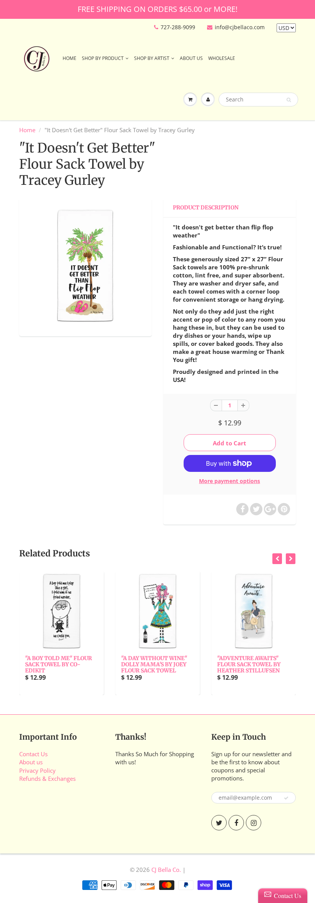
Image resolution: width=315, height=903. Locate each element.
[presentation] (277, 558)
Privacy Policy (37, 770)
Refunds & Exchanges (47, 778)
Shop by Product (103, 58)
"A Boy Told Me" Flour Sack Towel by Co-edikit (58, 664)
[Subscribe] (286, 798)
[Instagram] (253, 822)
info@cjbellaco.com (240, 27)
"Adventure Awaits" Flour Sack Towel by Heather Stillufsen (248, 664)
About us (31, 762)
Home (69, 58)
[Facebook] (236, 822)
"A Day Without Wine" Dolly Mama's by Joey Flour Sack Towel (154, 664)
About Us (191, 58)
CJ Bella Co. (166, 869)
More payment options (229, 481)
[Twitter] (219, 822)
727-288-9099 (178, 27)
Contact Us (33, 754)
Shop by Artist (151, 58)
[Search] (288, 100)
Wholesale (221, 58)
